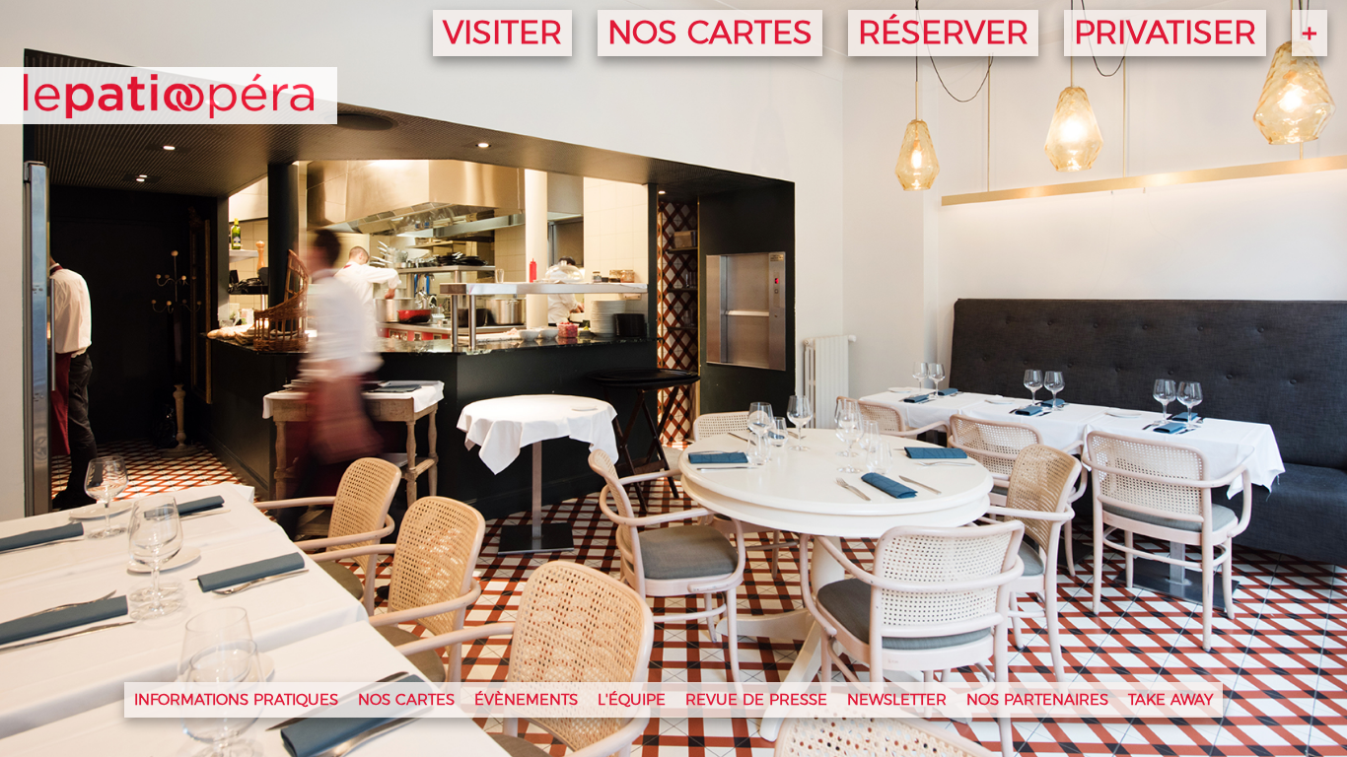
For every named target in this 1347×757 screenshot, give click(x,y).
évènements (526, 700)
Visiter (502, 33)
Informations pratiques (236, 700)
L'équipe (632, 700)
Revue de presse (756, 700)
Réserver (943, 33)
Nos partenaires (1037, 700)
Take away (1170, 700)
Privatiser (1165, 33)
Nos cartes (710, 33)
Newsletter (897, 700)
